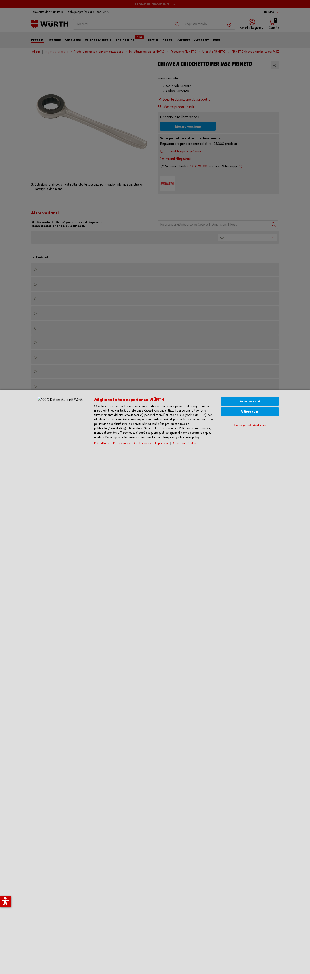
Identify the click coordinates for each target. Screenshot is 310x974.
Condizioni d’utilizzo (185, 443)
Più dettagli (101, 443)
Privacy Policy (121, 443)
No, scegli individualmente (250, 425)
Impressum (162, 443)
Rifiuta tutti (250, 411)
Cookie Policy (142, 443)
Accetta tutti (250, 401)
